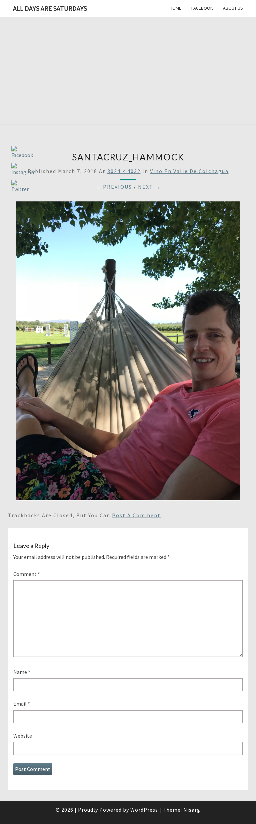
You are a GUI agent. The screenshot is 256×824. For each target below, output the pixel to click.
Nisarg (191, 809)
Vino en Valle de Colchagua (189, 171)
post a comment (136, 515)
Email (21, 703)
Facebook (202, 8)
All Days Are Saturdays (50, 8)
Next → (149, 186)
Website (22, 735)
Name (21, 672)
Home (175, 8)
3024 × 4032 (124, 171)
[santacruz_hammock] (128, 352)
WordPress (144, 809)
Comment (26, 574)
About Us (233, 8)
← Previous (113, 186)
